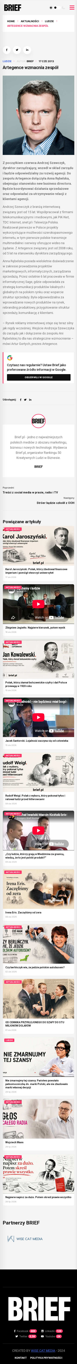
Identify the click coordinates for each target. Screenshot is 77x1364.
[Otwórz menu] (72, 7)
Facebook (26, 1330)
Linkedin (53, 1330)
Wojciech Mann (14, 1142)
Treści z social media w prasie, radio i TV (30, 492)
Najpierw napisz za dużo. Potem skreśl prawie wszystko (38, 1197)
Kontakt (21, 1357)
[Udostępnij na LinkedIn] (27, 50)
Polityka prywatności (46, 1357)
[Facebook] (20, 400)
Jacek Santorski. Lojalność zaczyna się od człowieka (36, 740)
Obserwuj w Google (39, 377)
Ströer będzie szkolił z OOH (55, 503)
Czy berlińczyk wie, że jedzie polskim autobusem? (35, 967)
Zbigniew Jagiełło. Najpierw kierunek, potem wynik (35, 627)
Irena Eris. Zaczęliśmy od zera (23, 912)
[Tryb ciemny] (63, 7)
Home (11, 21)
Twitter (27, 1336)
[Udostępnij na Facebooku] (7, 50)
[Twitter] (25, 400)
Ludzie (49, 21)
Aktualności (30, 21)
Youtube (53, 1336)
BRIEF (30, 61)
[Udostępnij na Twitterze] (17, 50)
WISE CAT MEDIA (43, 1350)
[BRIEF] (38, 421)
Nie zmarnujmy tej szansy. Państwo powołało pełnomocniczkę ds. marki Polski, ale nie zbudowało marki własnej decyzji (36, 1084)
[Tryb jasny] (51, 7)
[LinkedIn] (30, 400)
